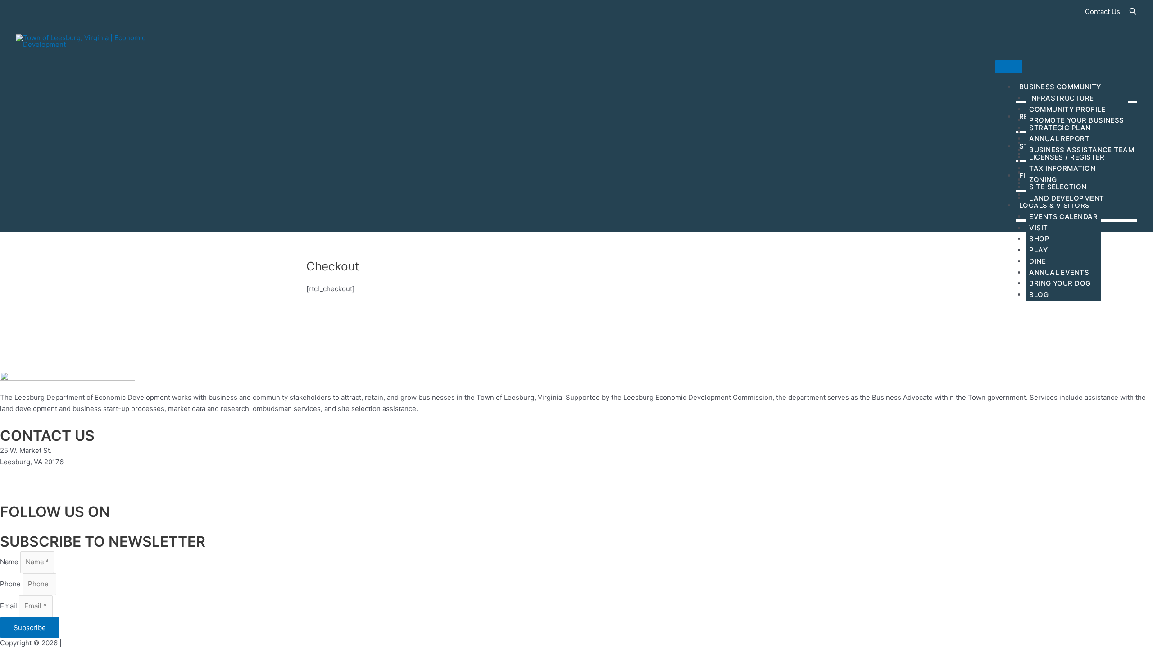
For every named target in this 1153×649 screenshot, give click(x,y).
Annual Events (1059, 272)
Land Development (1066, 198)
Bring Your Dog (1059, 283)
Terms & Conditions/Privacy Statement (125, 643)
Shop (1039, 238)
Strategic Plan (1059, 127)
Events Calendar (1063, 216)
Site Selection (1057, 187)
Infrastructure (1061, 98)
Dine (1037, 261)
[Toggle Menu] (1008, 66)
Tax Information (1062, 168)
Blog (1039, 294)
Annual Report (1059, 138)
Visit (1038, 228)
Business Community (1060, 86)
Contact (12, 484)
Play (1038, 250)
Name (10, 562)
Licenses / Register (1067, 157)
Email (9, 606)
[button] (1102, 11)
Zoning (1043, 179)
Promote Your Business (1076, 120)
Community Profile (1067, 109)
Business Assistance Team (1081, 150)
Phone (11, 584)
